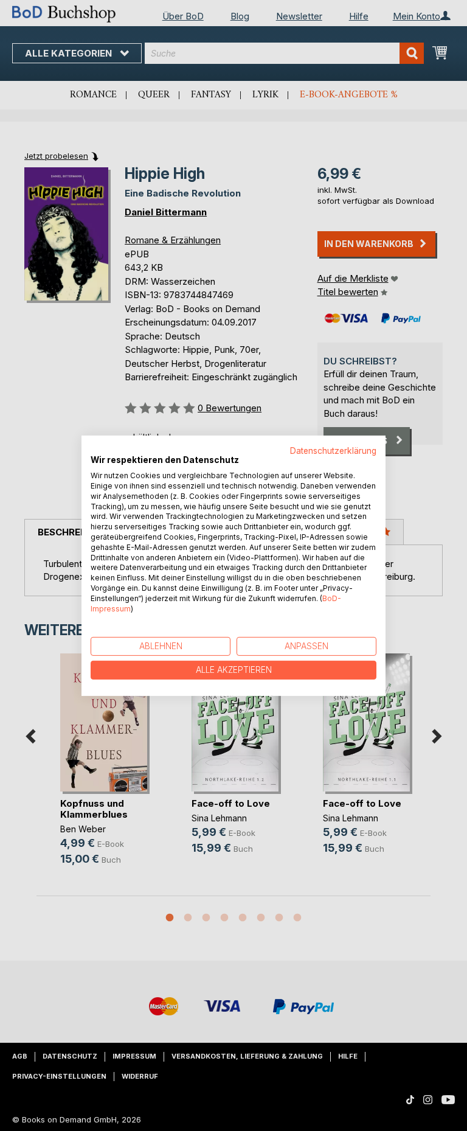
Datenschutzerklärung (333, 450)
